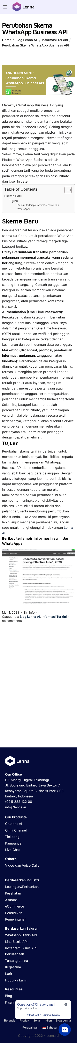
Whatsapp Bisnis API (21, 935)
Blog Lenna (63, 1020)
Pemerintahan (15, 919)
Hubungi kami (15, 980)
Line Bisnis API (16, 942)
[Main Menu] (5, 6)
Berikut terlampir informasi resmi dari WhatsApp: (38, 207)
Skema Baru (13, 196)
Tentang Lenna (16, 961)
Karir (8, 974)
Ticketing (12, 837)
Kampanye (13, 843)
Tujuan (13, 201)
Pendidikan (13, 913)
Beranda (9, 1020)
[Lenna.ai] (23, 7)
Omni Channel (16, 830)
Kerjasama (13, 967)
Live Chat (12, 850)
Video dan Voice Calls (22, 865)
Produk (24, 1020)
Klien (48, 1020)
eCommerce (14, 906)
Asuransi (11, 900)
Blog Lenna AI (26, 40)
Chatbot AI (13, 824)
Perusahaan (30, 1027)
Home (6, 40)
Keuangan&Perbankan (22, 887)
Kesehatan (13, 893)
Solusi (37, 1020)
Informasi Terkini (55, 40)
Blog (8, 996)
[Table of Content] (68, 190)
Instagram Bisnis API (21, 948)
